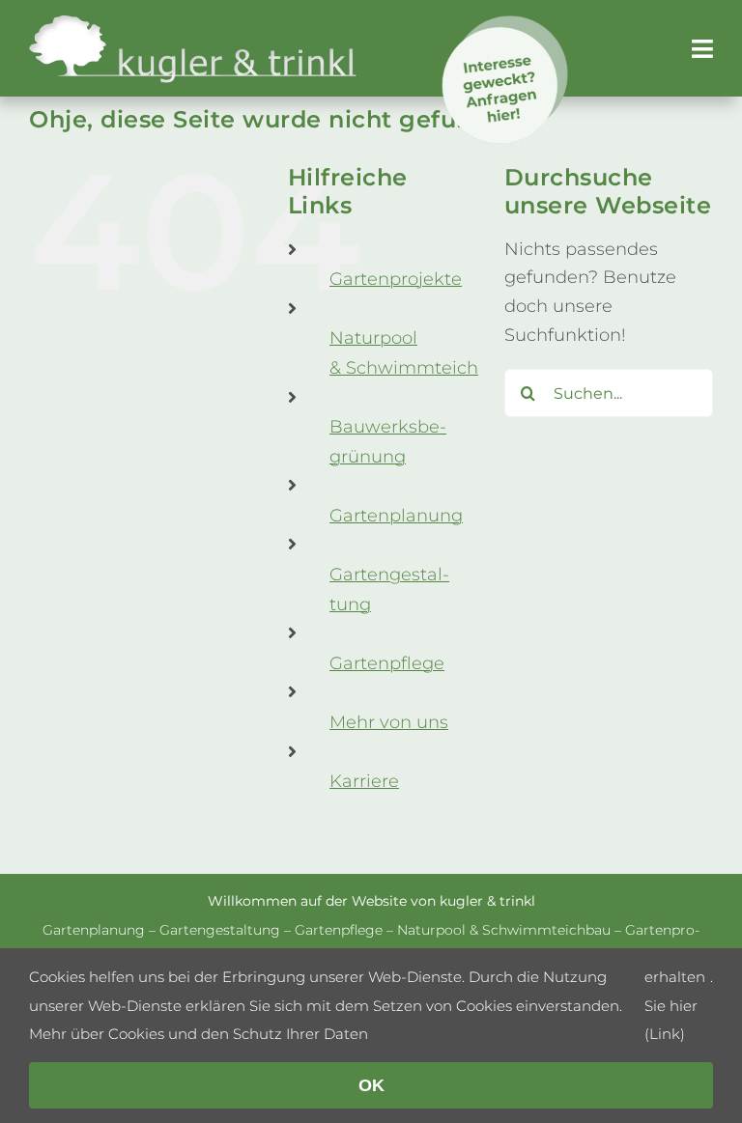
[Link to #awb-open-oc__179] (702, 49)
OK (371, 1085)
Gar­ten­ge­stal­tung (219, 930)
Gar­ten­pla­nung (396, 515)
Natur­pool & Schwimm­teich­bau (504, 930)
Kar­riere (364, 781)
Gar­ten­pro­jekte (395, 279)
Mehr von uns (388, 722)
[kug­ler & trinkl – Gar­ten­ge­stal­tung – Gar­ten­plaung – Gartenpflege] (193, 22)
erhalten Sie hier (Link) (674, 1005)
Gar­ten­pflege (386, 663)
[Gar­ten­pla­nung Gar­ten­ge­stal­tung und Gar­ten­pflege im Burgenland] (506, 24)
